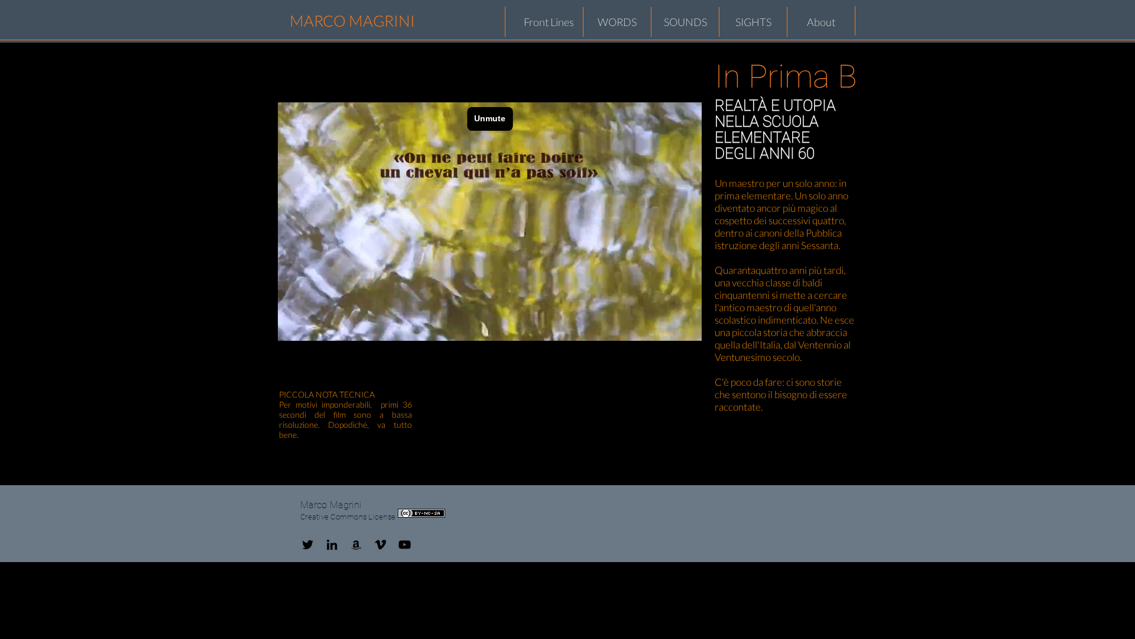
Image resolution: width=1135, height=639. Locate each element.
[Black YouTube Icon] (404, 544)
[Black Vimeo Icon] (380, 544)
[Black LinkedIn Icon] (332, 544)
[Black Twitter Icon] (307, 544)
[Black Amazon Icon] (356, 544)
